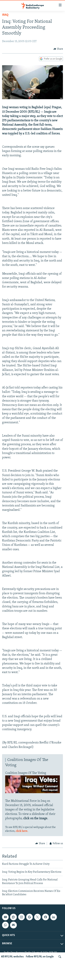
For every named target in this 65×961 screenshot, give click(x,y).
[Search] (60, 956)
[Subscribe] (13, 925)
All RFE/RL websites (12, 956)
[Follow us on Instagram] (21, 917)
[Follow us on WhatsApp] (5, 925)
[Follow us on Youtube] (5, 917)
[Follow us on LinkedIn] (53, 917)
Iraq (5, 15)
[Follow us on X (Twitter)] (37, 917)
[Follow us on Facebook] (45, 917)
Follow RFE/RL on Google (40, 956)
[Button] (58, 49)
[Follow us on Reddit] (13, 917)
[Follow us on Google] (29, 917)
